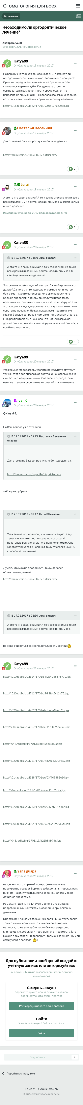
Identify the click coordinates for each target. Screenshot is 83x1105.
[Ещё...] (76, 63)
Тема (29, 1089)
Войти (41, 1033)
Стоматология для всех (30, 5)
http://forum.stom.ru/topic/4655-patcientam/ (30, 154)
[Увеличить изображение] (69, 645)
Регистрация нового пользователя (41, 1006)
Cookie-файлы (48, 1089)
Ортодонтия (33, 46)
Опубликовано (34, 65)
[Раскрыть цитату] (9, 257)
